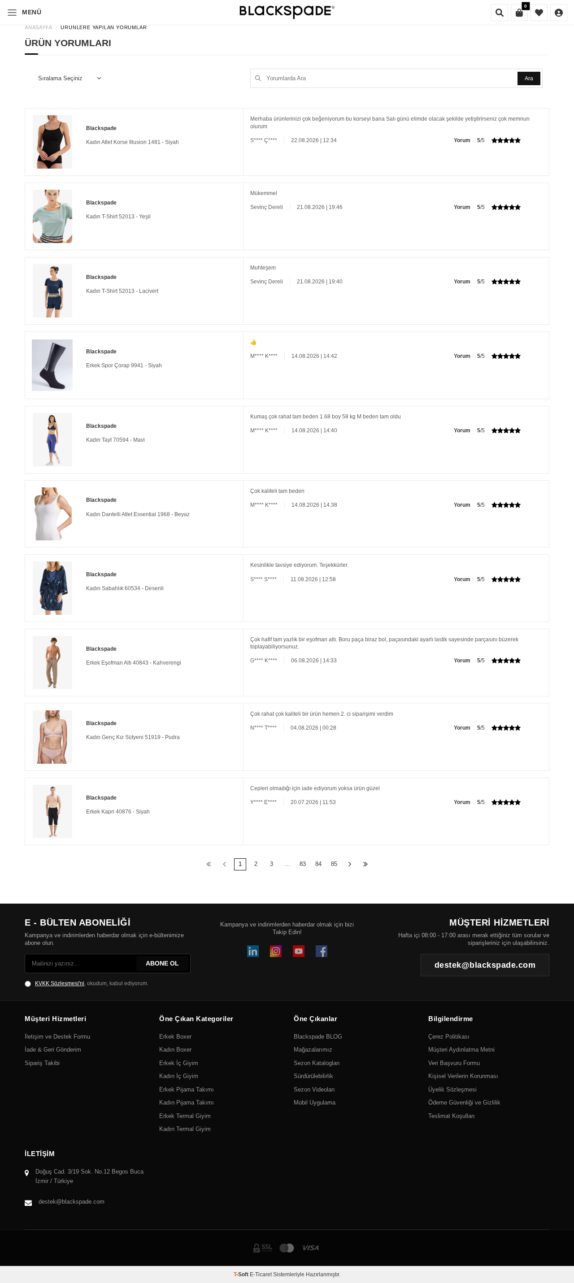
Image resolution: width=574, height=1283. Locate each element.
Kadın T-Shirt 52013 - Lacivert (122, 291)
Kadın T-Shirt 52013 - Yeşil (118, 216)
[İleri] (350, 864)
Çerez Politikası (449, 1036)
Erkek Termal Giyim (185, 1116)
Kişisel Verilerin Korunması (463, 1076)
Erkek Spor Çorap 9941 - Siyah (124, 365)
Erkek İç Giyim (178, 1063)
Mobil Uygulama (314, 1102)
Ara (529, 78)
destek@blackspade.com (71, 1201)
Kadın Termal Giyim (185, 1129)
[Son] (365, 864)
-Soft (242, 1274)
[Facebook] (321, 951)
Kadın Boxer (175, 1049)
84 (318, 864)
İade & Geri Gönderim (53, 1049)
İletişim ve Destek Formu (57, 1036)
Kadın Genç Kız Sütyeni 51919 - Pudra (133, 737)
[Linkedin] (253, 951)
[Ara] (499, 12)
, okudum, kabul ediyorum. (91, 983)
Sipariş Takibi (42, 1063)
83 (303, 864)
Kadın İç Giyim (178, 1076)
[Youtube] (299, 951)
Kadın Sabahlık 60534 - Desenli (125, 588)
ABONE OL (162, 963)
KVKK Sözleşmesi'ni (59, 983)
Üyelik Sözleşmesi (452, 1089)
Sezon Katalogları (317, 1063)
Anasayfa (38, 27)
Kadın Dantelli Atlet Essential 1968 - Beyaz (138, 514)
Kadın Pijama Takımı (186, 1102)
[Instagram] (276, 951)
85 (334, 864)
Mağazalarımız (313, 1049)
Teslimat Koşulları (451, 1116)
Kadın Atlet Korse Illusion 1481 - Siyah (132, 142)
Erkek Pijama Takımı (186, 1089)
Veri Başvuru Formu (454, 1063)
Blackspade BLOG (318, 1036)
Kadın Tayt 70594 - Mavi (115, 440)
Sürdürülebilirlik (313, 1076)
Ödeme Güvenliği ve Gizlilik (464, 1102)
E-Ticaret (261, 1274)
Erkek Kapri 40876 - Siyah (118, 812)
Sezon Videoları (314, 1089)
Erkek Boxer (175, 1036)
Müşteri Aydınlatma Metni (461, 1049)
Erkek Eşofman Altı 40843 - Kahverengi (133, 663)
